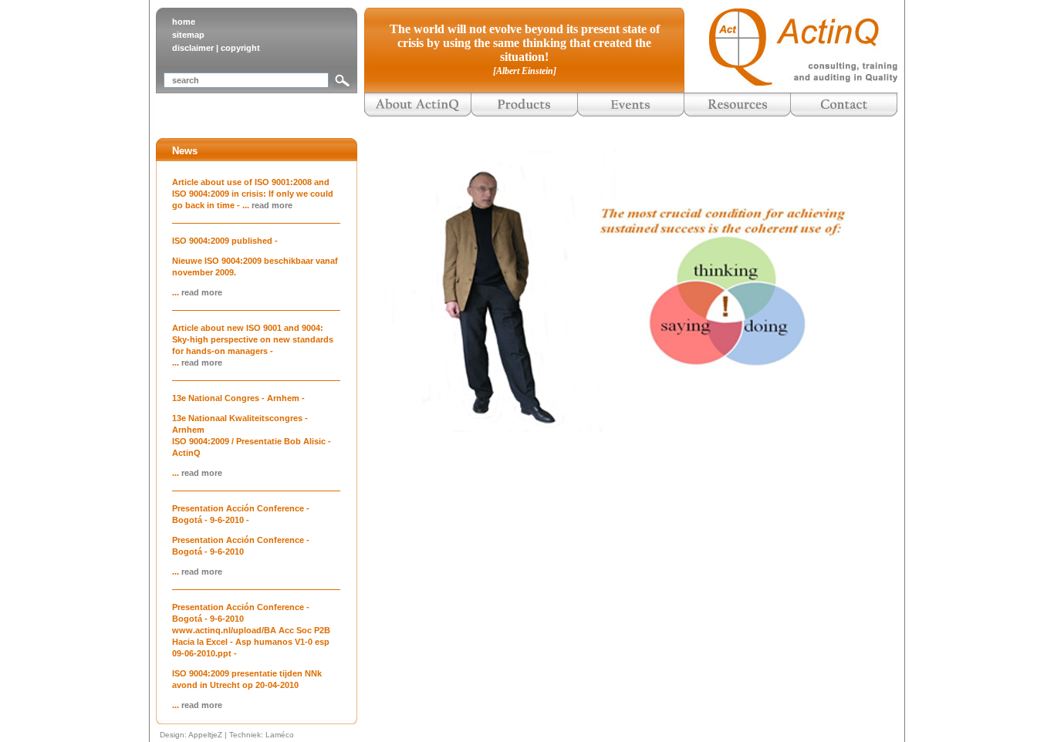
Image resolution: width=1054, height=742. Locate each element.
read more (272, 205)
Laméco (279, 734)
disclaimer (193, 47)
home (183, 21)
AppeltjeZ (205, 734)
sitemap (188, 34)
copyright (240, 47)
